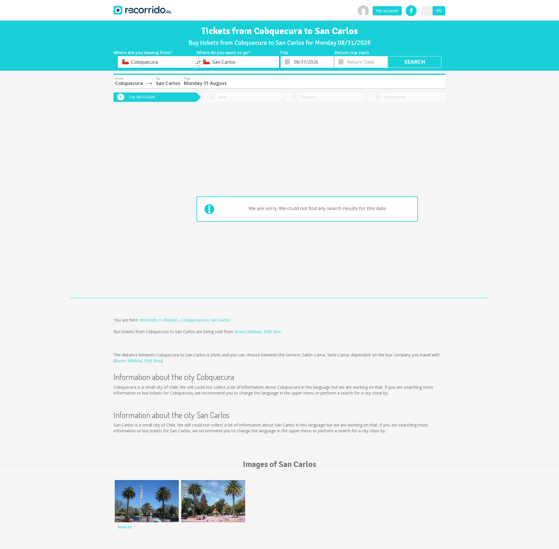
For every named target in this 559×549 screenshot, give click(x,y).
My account (387, 10)
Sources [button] (124, 527)
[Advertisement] (137, 204)
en (439, 10)
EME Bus (272, 331)
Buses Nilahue (247, 331)
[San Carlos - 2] (147, 501)
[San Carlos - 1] (213, 501)
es (427, 10)
